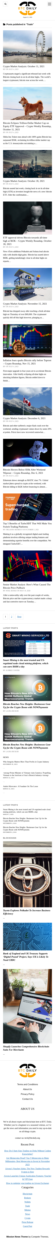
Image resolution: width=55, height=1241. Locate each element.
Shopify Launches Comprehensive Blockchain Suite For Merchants (26, 1048)
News (27, 1214)
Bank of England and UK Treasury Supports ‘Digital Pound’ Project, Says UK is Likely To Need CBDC (25, 956)
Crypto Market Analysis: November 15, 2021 (25, 303)
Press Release (27, 1222)
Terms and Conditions (27, 1084)
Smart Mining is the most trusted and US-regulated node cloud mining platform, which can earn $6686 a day (25, 663)
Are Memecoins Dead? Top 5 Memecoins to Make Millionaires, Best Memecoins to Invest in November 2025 (27, 1161)
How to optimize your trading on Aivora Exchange (27, 1183)
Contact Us (27, 1099)
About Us (27, 1089)
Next (19, 616)
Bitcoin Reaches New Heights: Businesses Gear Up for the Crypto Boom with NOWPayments (27, 706)
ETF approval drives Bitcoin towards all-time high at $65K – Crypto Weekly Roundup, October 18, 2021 (27, 240)
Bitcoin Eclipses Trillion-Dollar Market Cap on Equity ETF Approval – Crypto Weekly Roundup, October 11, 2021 (27, 126)
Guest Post (27, 1226)
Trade (27, 1206)
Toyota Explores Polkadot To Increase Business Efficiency (26, 912)
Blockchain (27, 1194)
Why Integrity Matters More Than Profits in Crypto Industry (26, 762)
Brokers (27, 1198)
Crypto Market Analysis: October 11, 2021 (23, 66)
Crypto (27, 1218)
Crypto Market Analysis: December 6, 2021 (24, 418)
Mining (27, 1210)
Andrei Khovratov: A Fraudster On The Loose (20, 786)
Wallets (27, 1202)
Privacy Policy (27, 1094)
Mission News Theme (17, 1237)
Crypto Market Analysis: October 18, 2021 (24, 181)
